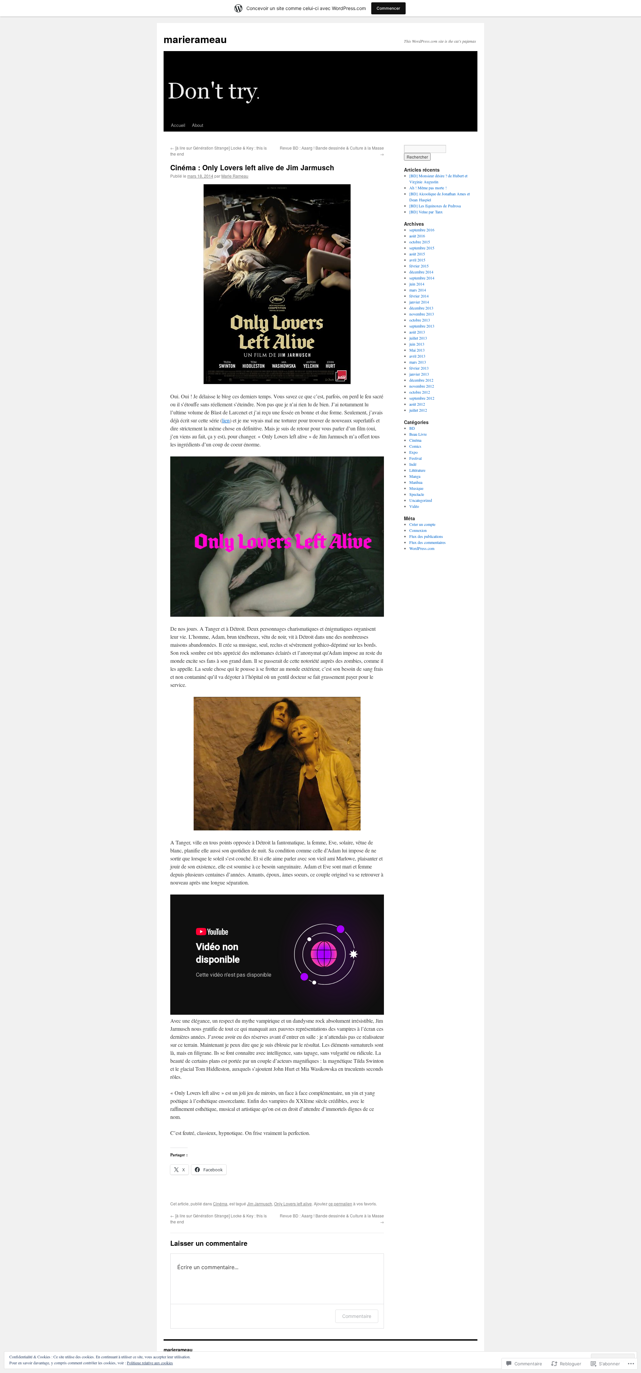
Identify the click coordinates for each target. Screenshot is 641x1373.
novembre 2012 (421, 386)
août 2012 (417, 404)
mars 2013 (417, 362)
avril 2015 (417, 259)
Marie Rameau (234, 176)
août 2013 (417, 332)
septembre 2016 (421, 229)
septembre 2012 (421, 398)
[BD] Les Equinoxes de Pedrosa (435, 205)
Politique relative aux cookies (150, 1362)
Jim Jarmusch (259, 1203)
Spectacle (416, 494)
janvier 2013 (419, 374)
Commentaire (356, 1316)
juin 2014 (416, 283)
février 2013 (419, 368)
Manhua (415, 482)
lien (226, 420)
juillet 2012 (418, 410)
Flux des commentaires (427, 542)
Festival (415, 458)
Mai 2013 (417, 350)
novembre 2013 (421, 314)
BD (412, 428)
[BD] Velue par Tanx (426, 211)
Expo (413, 452)
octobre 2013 (419, 320)
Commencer (388, 8)
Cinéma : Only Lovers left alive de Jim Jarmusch (252, 167)
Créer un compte (422, 524)
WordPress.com (421, 548)
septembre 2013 (421, 326)
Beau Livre (418, 434)
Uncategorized (420, 500)
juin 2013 (416, 344)
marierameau (195, 39)
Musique (416, 488)
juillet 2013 (418, 338)
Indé (412, 464)
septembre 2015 (421, 247)
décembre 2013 (421, 308)
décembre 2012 (421, 380)
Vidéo (414, 506)
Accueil (178, 125)
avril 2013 (417, 356)
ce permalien (340, 1203)
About (197, 125)
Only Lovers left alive (293, 1203)
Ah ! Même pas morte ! (428, 187)
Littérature (417, 470)
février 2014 (419, 296)
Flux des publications (426, 536)
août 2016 (417, 235)
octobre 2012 (419, 392)
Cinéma (220, 1203)
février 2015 (419, 265)
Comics (415, 446)
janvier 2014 (419, 302)
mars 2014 (417, 289)
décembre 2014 (421, 271)
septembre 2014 (421, 277)
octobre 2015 (419, 241)
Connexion (418, 530)
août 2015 (417, 253)
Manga (414, 476)
